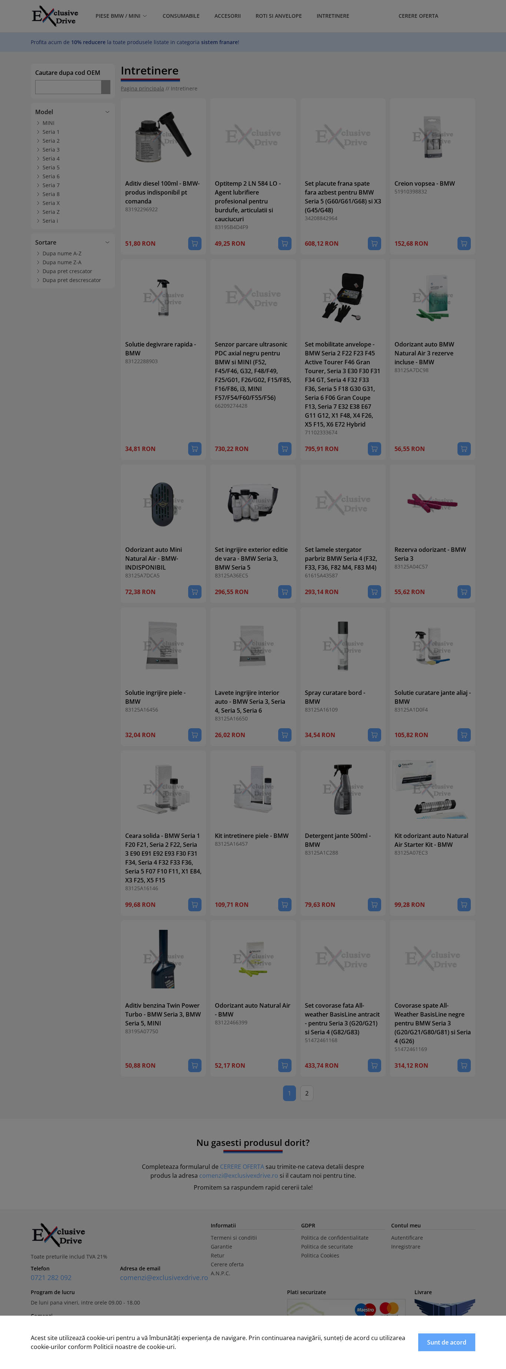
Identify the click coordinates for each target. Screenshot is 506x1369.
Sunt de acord (446, 1342)
